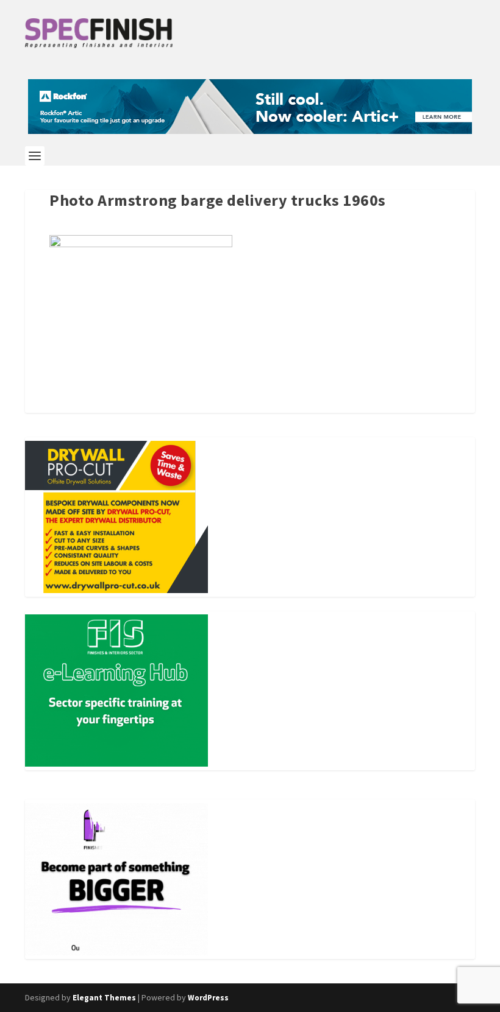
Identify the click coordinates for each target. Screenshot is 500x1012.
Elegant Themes (104, 998)
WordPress (208, 998)
